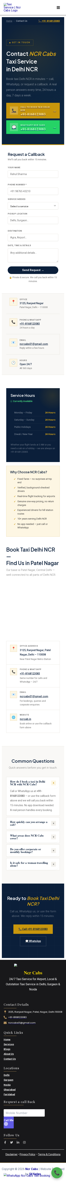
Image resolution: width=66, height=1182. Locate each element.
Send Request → (33, 270)
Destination (15, 231)
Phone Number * (17, 184)
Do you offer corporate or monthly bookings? (32, 850)
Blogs (7, 1049)
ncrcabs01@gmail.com (34, 343)
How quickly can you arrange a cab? (32, 823)
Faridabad (9, 1094)
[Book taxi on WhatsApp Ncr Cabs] (27, 1175)
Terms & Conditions (49, 1154)
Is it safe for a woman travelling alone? (32, 864)
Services (9, 1044)
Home (9, 21)
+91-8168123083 (30, 323)
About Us (9, 1053)
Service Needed (16, 199)
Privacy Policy (27, 1154)
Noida (7, 1084)
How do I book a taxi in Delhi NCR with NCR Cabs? (32, 782)
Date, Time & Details (19, 245)
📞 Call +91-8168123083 (33, 929)
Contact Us (10, 1058)
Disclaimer (12, 1154)
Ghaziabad (10, 1089)
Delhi (7, 1075)
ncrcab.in (25, 719)
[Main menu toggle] (58, 8)
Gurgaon (8, 1079)
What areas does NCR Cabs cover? (32, 836)
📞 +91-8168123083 (49, 21)
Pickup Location (17, 214)
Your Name (14, 167)
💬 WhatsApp (33, 941)
